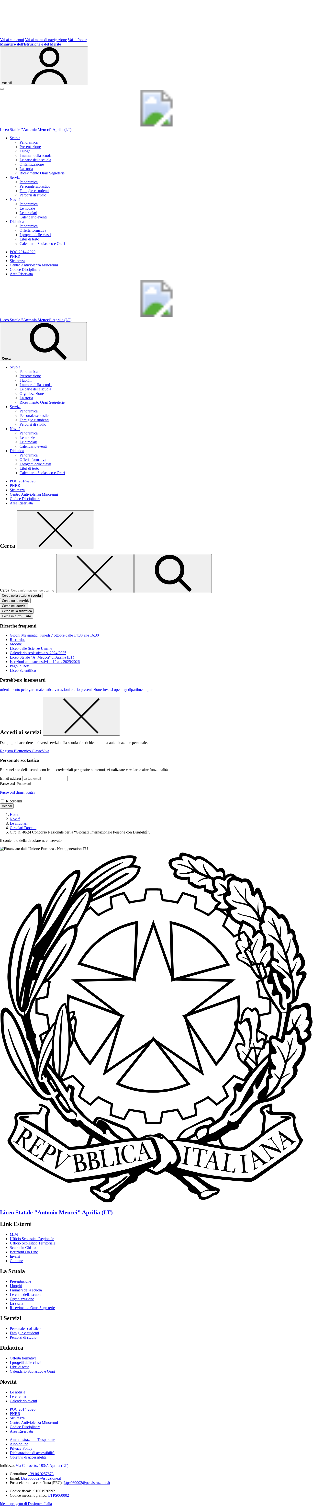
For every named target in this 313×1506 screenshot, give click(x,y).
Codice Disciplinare (25, 269)
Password (7, 783)
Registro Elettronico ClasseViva (24, 751)
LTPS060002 (58, 1495)
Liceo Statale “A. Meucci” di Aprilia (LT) (42, 657)
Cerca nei (14, 606)
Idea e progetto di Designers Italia (26, 1504)
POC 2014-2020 (22, 252)
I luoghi (26, 151)
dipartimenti (137, 689)
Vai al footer (77, 40)
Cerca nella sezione (21, 595)
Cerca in (16, 616)
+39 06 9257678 (41, 1474)
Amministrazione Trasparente (32, 1440)
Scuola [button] (15, 138)
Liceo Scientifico (23, 670)
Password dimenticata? (17, 792)
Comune (16, 1261)
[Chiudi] (55, 529)
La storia (26, 169)
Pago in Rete (20, 666)
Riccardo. (17, 640)
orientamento (10, 689)
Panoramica (29, 142)
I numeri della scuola (36, 155)
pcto (24, 689)
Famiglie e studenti (34, 191)
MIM (14, 1234)
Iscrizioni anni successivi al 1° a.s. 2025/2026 (45, 662)
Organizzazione (32, 164)
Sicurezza (17, 261)
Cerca (4, 590)
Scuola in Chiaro (23, 1247)
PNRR (15, 256)
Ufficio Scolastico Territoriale (32, 1243)
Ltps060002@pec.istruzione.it (87, 1483)
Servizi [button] (15, 177)
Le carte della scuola (35, 160)
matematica (45, 689)
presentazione (91, 689)
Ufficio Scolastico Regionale (32, 1239)
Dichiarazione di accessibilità (32, 1453)
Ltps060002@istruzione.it (41, 1478)
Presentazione (30, 147)
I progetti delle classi (35, 235)
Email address (11, 778)
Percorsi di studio (33, 195)
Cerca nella (17, 611)
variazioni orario (67, 689)
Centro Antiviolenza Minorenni (34, 265)
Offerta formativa (33, 230)
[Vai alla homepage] (156, 125)
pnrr (150, 689)
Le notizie (27, 208)
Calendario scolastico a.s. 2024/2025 (38, 653)
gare (32, 689)
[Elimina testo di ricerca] (95, 573)
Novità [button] (15, 199)
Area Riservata (21, 274)
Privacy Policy (21, 1448)
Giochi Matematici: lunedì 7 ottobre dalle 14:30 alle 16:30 (54, 635)
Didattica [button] (17, 221)
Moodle (16, 644)
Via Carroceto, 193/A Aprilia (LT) (42, 1465)
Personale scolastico (35, 186)
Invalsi (108, 689)
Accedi (7, 806)
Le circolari (28, 213)
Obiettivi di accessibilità (28, 1457)
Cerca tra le (15, 601)
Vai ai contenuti (12, 40)
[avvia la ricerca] (173, 573)
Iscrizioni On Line (24, 1252)
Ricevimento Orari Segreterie (42, 173)
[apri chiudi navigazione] (2, 89)
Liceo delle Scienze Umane (31, 648)
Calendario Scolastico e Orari (42, 243)
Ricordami (14, 801)
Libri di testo (29, 239)
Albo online (19, 1444)
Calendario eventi (33, 217)
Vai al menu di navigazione (46, 40)
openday (120, 689)
